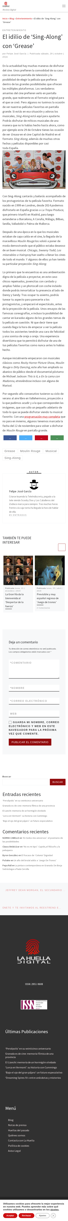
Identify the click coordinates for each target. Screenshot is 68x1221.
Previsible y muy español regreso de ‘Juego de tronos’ (48, 598)
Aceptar (10, 1215)
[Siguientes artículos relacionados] (62, 547)
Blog (12, 18)
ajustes (54, 1209)
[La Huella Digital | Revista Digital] (6, 4)
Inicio (5, 18)
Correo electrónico (28, 701)
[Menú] (64, 6)
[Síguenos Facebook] (3, 767)
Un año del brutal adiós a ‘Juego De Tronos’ (35, 860)
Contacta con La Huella (21, 1140)
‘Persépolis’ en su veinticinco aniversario (22, 800)
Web (13, 713)
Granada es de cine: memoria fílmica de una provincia (28, 805)
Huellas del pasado (18, 1130)
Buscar (6, 777)
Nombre (17, 688)
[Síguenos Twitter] (9, 767)
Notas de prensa (17, 1125)
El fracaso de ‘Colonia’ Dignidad (37, 855)
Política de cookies (18, 1145)
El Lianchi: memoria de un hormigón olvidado (24, 810)
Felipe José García (16, 54)
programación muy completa (42, 416)
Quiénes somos (16, 1135)
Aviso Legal (14, 1150)
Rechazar (26, 1215)
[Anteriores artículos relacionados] (54, 547)
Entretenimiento (24, 18)
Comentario (21, 662)
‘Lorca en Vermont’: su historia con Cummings (24, 815)
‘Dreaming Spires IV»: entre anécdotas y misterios (33, 1077)
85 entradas (18, 515)
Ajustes (42, 1215)
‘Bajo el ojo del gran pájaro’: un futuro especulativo (27, 820)
